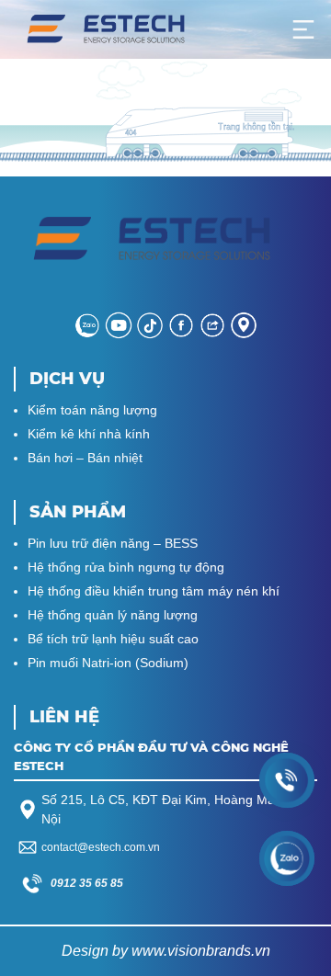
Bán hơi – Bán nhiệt (85, 457)
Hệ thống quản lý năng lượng (113, 614)
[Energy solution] (106, 29)
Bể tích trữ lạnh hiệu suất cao (113, 638)
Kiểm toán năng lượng (92, 410)
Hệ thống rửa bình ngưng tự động (126, 567)
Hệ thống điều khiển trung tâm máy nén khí (154, 591)
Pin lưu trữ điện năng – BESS (113, 543)
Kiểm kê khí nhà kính (89, 433)
